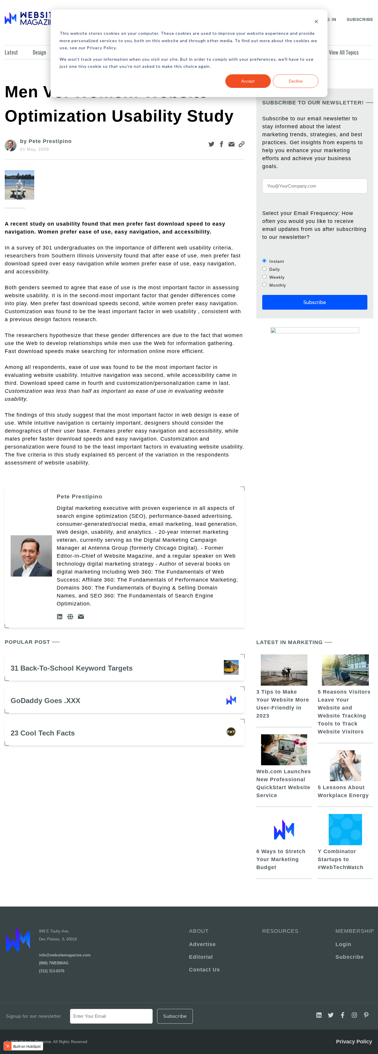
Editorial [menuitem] (201, 957)
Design (39, 52)
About (199, 931)
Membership (353, 931)
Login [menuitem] (343, 944)
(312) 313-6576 (51, 971)
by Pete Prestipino (46, 141)
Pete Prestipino (79, 496)
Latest (11, 52)
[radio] (314, 261)
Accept (248, 80)
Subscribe (360, 19)
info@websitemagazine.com (65, 955)
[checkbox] (314, 273)
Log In (328, 19)
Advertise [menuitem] (202, 944)
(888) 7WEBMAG (54, 963)
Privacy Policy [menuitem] (354, 1042)
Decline (296, 80)
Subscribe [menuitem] (349, 957)
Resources (280, 931)
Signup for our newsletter (33, 1016)
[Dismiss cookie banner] (316, 22)
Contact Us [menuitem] (204, 970)
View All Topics (344, 52)
